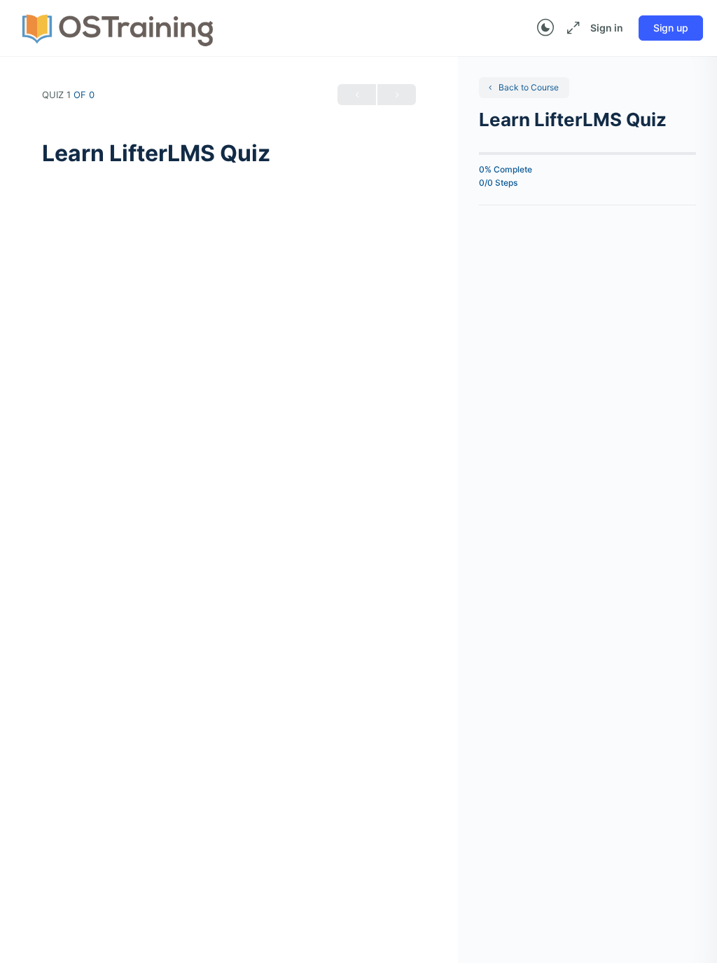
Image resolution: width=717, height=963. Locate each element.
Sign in (606, 28)
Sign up (670, 28)
